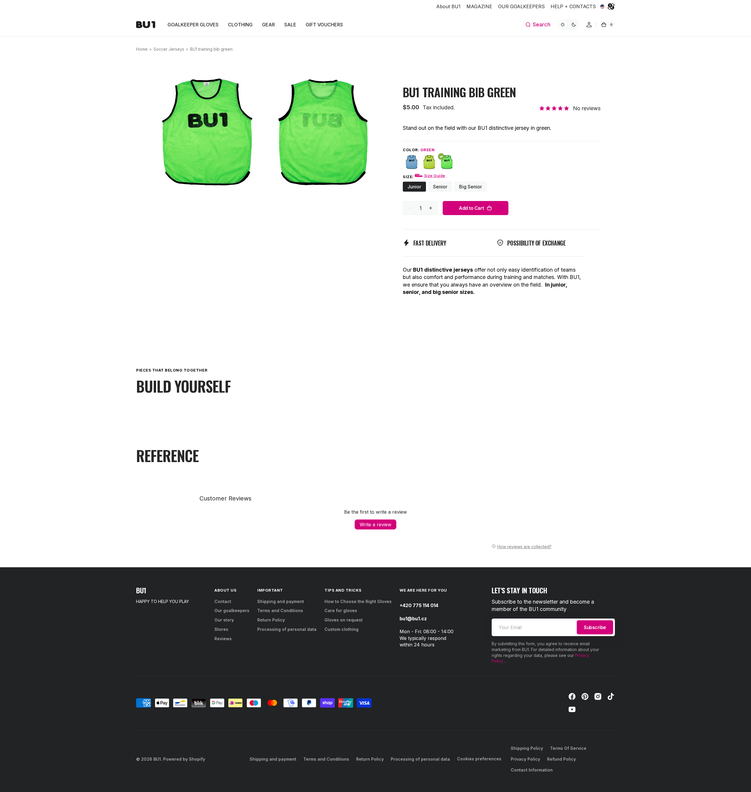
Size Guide (434, 175)
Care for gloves (340, 610)
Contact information (532, 769)
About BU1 (448, 6)
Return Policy (271, 619)
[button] (537, 24)
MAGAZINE (479, 6)
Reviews (223, 638)
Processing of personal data (287, 629)
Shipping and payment (280, 601)
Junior (416, 188)
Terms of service (568, 748)
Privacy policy (525, 759)
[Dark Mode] (568, 24)
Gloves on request (343, 619)
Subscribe (595, 627)
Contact (222, 601)
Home (142, 49)
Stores (221, 629)
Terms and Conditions (280, 610)
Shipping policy (527, 748)
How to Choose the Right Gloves (358, 601)
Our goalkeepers (231, 610)
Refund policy (561, 759)
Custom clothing (341, 629)
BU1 (157, 759)
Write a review (375, 524)
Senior (442, 188)
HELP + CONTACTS (573, 6)
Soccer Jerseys (168, 49)
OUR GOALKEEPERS (521, 6)
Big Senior (473, 188)
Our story (224, 619)
